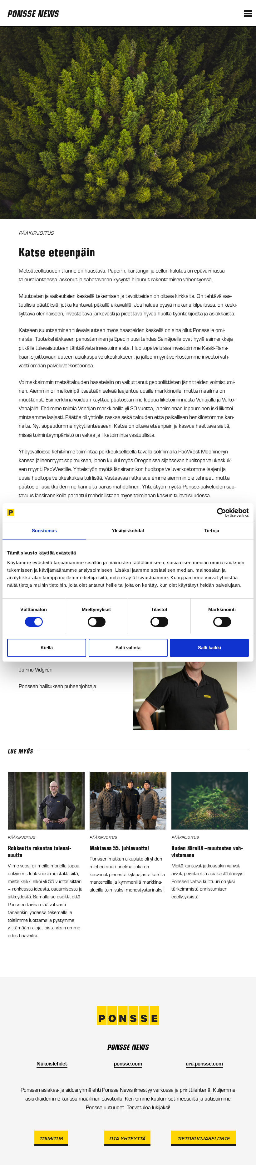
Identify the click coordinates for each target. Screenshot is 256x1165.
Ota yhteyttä (127, 1138)
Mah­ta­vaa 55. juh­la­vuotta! (119, 848)
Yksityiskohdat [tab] (128, 530)
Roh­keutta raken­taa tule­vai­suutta (39, 851)
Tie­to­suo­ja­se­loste (203, 1138)
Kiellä (47, 647)
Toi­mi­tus (51, 1138)
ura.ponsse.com (204, 1063)
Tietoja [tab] (211, 530)
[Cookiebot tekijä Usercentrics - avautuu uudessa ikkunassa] (221, 512)
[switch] (97, 622)
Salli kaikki (209, 647)
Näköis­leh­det (52, 1063)
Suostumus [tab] (44, 530)
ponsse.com (128, 1063)
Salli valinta (128, 647)
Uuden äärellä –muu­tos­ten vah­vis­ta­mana (207, 851)
